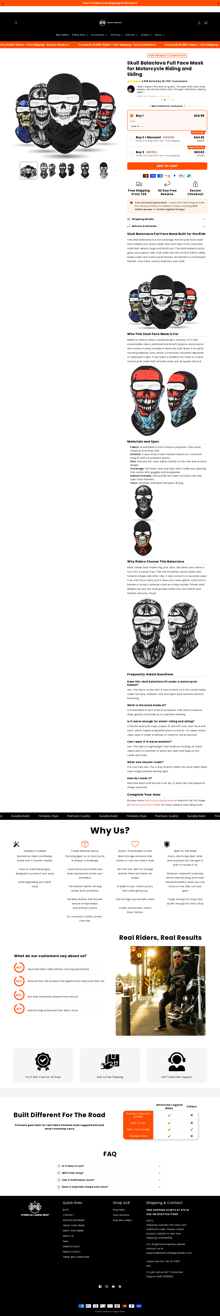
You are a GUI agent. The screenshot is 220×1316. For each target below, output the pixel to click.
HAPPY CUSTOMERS (73, 1230)
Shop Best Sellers (122, 1220)
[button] (16, 22)
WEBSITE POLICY (71, 1246)
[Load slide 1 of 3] (164, 99)
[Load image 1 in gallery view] (28, 170)
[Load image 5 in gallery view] (103, 170)
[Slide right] (116, 170)
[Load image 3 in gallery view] (66, 170)
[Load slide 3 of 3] (170, 99)
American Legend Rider (114, 1311)
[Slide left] (16, 170)
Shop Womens (121, 1215)
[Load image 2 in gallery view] (47, 170)
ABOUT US (68, 1236)
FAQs (65, 1241)
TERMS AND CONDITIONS (76, 1256)
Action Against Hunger (171, 209)
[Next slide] (172, 99)
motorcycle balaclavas (159, 800)
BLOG (66, 1209)
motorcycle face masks (146, 805)
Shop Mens (119, 1209)
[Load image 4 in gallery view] (85, 170)
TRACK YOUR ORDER (74, 1225)
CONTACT (68, 1215)
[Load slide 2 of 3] (167, 99)
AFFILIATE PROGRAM (73, 1220)
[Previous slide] (161, 99)
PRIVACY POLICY (72, 1251)
